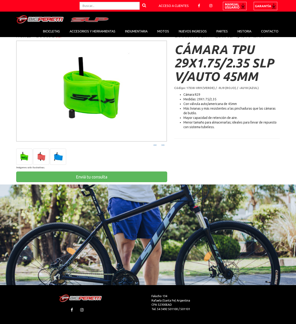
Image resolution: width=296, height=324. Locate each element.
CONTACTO (269, 31)
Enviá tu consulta (91, 177)
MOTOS (163, 31)
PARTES (222, 31)
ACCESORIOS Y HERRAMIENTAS (92, 31)
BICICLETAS (51, 31)
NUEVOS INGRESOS (193, 31)
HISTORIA (244, 31)
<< (155, 144)
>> (163, 144)
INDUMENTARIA (136, 31)
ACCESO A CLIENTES (174, 6)
